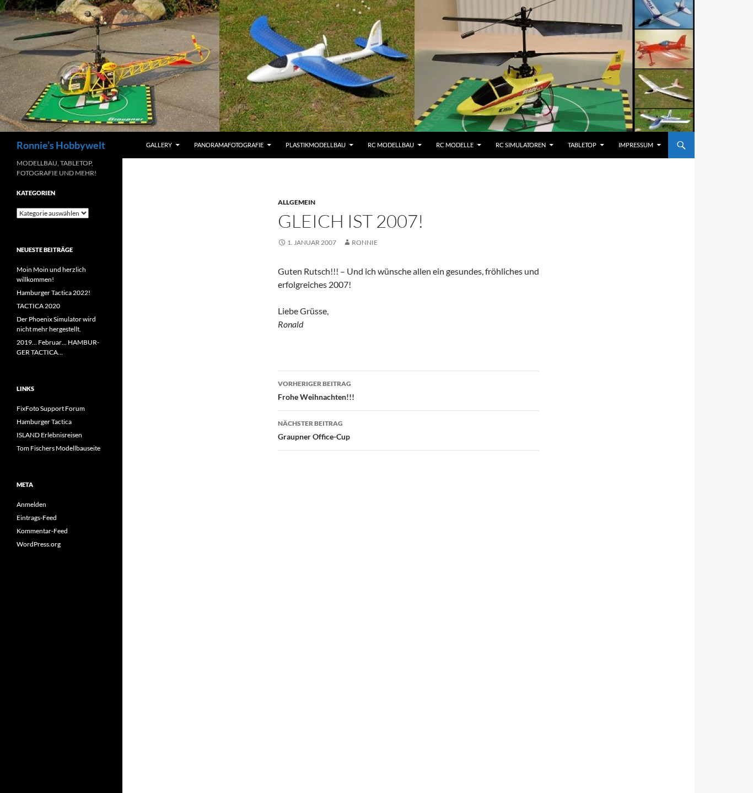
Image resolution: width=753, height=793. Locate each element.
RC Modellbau (391, 144)
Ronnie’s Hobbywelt (61, 145)
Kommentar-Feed (42, 531)
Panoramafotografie (228, 144)
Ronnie (365, 242)
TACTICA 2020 (38, 306)
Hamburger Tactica (44, 421)
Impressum (635, 144)
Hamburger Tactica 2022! (53, 292)
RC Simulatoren (521, 144)
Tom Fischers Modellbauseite (58, 448)
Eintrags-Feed (37, 517)
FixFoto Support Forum (51, 408)
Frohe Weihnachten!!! (316, 390)
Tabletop (582, 144)
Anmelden (31, 504)
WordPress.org (39, 544)
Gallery (159, 144)
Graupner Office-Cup (314, 430)
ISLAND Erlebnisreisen (49, 435)
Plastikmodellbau (316, 144)
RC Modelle (455, 144)
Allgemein (296, 202)
